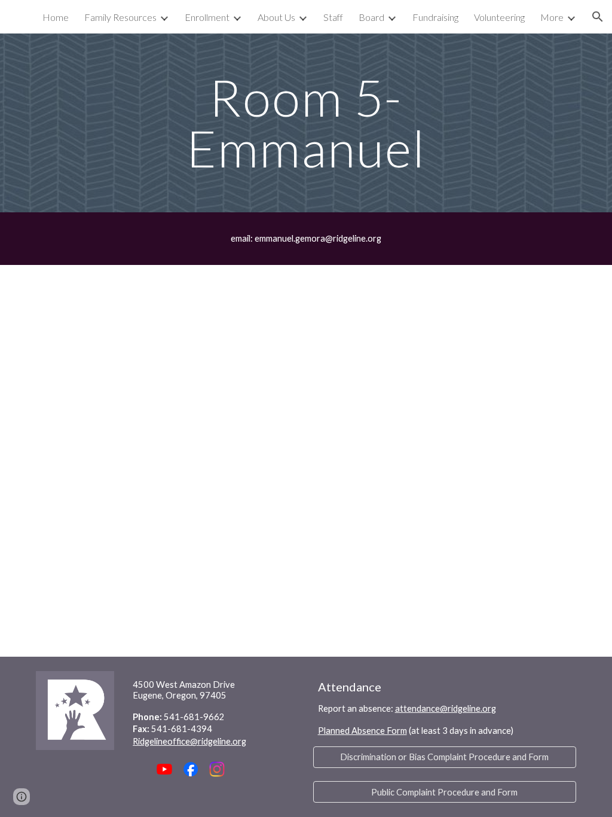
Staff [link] (333, 17)
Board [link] (371, 17)
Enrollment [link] (207, 17)
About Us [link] (276, 17)
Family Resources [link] (120, 17)
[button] (597, 16)
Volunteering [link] (499, 17)
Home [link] (55, 17)
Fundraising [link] (435, 17)
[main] (306, 123)
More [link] (552, 17)
